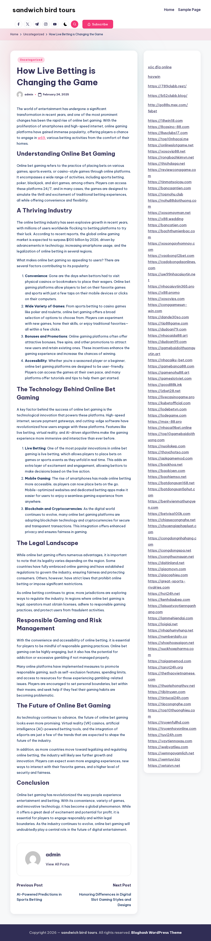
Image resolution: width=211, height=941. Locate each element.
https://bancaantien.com (169, 188)
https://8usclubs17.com (168, 132)
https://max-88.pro (165, 421)
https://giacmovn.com (167, 569)
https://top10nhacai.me (168, 139)
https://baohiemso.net (167, 476)
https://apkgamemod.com (170, 458)
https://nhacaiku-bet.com (170, 360)
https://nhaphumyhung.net (170, 630)
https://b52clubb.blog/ (168, 95)
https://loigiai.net (163, 624)
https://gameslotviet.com (170, 378)
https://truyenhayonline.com (172, 728)
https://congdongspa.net (169, 550)
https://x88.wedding (165, 219)
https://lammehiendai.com (170, 618)
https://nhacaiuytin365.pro (171, 286)
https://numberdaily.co (167, 636)
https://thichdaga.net (166, 163)
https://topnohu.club (165, 194)
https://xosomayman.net (169, 212)
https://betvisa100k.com (169, 513)
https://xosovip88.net (166, 151)
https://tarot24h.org (165, 667)
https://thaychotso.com (168, 452)
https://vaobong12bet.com (171, 255)
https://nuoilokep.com (166, 446)
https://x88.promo (164, 292)
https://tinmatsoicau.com (170, 182)
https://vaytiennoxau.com (170, 741)
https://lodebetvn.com (167, 409)
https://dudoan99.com (167, 341)
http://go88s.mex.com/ (168, 105)
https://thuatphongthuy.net (171, 685)
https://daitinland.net (166, 563)
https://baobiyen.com (166, 470)
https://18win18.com (165, 120)
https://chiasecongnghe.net (172, 520)
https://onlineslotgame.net (170, 145)
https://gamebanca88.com (171, 366)
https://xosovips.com (166, 298)
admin (53, 854)
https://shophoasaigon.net (171, 642)
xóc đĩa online (160, 67)
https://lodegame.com (167, 415)
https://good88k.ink (165, 384)
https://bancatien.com (167, 225)
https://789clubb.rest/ (167, 86)
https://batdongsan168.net (171, 483)
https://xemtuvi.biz (164, 759)
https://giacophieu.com (168, 575)
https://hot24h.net (164, 593)
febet (152, 111)
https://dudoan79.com (167, 329)
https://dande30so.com (168, 317)
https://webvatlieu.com (168, 747)
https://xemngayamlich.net (171, 753)
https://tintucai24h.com (168, 698)
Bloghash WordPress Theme (156, 932)
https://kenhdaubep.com (169, 599)
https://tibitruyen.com (166, 692)
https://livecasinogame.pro (171, 397)
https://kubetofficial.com (169, 403)
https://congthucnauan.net (171, 556)
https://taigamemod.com (169, 661)
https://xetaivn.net (164, 765)
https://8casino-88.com (168, 126)
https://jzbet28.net (164, 391)
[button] (97, 24)
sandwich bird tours (43, 10)
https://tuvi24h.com (165, 734)
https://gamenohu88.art (168, 372)
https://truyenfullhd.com (168, 722)
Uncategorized (31, 59)
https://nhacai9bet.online (170, 427)
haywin (154, 76)
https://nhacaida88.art (168, 335)
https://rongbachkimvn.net (171, 157)
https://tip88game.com (168, 323)
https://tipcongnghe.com (169, 704)
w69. (42, 138)
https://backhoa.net (165, 464)
